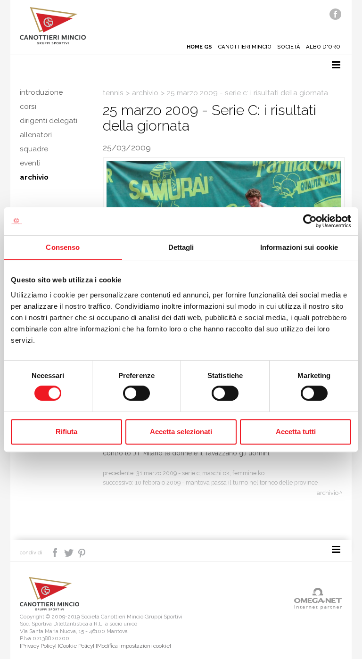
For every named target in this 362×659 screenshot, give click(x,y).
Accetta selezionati (181, 432)
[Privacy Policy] (38, 646)
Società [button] (288, 46)
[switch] (136, 393)
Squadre (34, 149)
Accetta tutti (296, 432)
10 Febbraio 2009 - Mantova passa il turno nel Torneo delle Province (226, 482)
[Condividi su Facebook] (56, 552)
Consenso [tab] (63, 247)
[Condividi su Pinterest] (82, 552)
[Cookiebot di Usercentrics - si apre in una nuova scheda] (310, 221)
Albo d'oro (323, 46)
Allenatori (36, 135)
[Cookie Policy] (76, 646)
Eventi (30, 163)
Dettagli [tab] (181, 247)
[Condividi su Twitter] (69, 552)
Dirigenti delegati (48, 120)
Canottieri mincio (245, 46)
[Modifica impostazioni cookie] (133, 646)
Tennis (113, 93)
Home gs (199, 46)
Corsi (28, 106)
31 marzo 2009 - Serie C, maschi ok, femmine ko (200, 473)
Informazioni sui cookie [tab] (299, 247)
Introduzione (41, 92)
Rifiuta (66, 432)
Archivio (34, 177)
